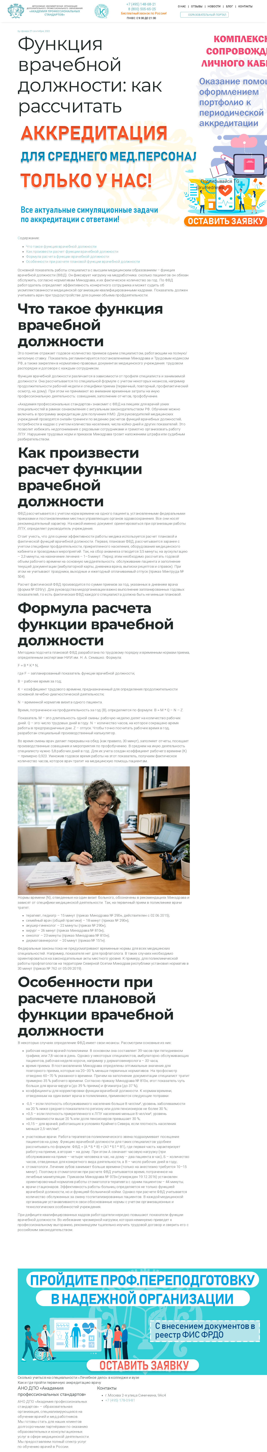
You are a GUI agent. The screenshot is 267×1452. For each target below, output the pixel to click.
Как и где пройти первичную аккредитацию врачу (59, 1382)
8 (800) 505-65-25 (141, 9)
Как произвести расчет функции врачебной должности (72, 251)
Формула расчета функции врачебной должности (67, 256)
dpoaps (25, 31)
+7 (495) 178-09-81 (120, 1400)
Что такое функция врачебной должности (61, 246)
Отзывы (196, 6)
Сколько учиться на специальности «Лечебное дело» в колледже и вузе (78, 1377)
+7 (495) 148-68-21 (141, 4)
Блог (229, 6)
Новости (214, 6)
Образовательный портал (207, 14)
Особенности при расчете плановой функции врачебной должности (83, 261)
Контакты (245, 6)
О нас (182, 6)
